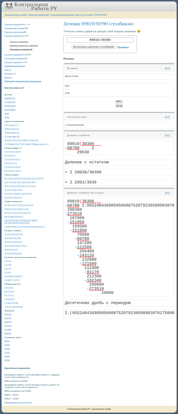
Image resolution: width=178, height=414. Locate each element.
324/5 (7, 114)
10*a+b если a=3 (12, 129)
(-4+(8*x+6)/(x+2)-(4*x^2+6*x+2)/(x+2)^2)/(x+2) (25, 227)
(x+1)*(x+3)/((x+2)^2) (14, 190)
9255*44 (8, 318)
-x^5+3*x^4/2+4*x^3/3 (14, 307)
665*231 (8, 314)
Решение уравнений (39, 15)
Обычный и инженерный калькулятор (23, 81)
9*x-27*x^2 (9, 295)
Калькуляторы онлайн (16, 15)
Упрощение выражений (62, 15)
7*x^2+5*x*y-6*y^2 (12, 159)
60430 (7, 345)
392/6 (7, 117)
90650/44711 (10, 98)
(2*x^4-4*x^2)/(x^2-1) (14, 198)
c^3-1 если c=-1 (11, 125)
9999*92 (8, 333)
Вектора (8, 77)
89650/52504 (10, 106)
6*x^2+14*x (9, 292)
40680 (7, 356)
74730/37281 (10, 102)
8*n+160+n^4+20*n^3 (13, 276)
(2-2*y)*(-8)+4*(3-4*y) (14, 234)
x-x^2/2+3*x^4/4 (11, 303)
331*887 (8, 330)
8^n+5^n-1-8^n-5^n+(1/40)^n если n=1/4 (21, 140)
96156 (7, 341)
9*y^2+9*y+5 (10, 156)
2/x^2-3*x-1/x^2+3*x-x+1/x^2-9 (18, 213)
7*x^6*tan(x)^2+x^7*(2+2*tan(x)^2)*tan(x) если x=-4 (26, 144)
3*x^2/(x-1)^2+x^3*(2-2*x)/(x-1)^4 (19, 205)
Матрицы (9, 74)
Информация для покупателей (18, 403)
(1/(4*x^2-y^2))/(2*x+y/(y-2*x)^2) (18, 194)
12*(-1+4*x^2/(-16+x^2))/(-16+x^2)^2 (20, 182)
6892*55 (8, 322)
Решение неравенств (14, 62)
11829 (7, 349)
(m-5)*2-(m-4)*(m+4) (13, 242)
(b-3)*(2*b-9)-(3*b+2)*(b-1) (16, 246)
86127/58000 (10, 110)
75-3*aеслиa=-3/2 (12, 136)
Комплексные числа (14, 66)
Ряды (7, 70)
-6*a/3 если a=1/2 (12, 133)
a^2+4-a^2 (9, 288)
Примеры (123, 47)
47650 (7, 360)
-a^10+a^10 (9, 299)
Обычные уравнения (19, 42)
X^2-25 (7, 272)
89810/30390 (100, 15)
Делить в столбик (84, 15)
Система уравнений (13, 55)
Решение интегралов (14, 32)
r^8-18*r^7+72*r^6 (12, 280)
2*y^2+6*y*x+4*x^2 (13, 167)
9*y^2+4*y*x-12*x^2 (13, 171)
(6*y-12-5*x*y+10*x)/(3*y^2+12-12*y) (20, 186)
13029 (7, 353)
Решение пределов (13, 24)
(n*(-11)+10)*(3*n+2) (13, 253)
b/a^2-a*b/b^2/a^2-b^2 (14, 217)
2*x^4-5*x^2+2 (11, 163)
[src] (167, 68)
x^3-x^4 (8, 269)
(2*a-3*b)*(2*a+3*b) (13, 238)
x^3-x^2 (8, 261)
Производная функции (14, 28)
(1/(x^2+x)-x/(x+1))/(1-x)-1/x (17, 209)
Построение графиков (14, 58)
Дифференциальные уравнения (24, 46)
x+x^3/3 (8, 265)
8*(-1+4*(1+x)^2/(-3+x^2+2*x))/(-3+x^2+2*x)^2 (24, 178)
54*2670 (8, 326)
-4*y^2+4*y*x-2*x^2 (13, 152)
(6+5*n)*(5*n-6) (11, 250)
